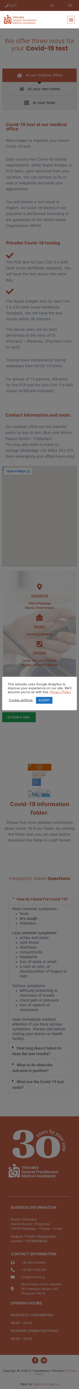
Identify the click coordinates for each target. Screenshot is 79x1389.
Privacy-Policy (60, 692)
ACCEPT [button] (44, 700)
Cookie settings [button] (21, 700)
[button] (71, 20)
